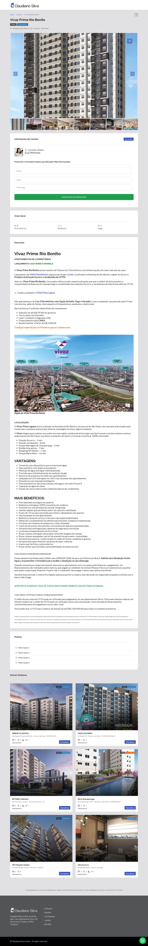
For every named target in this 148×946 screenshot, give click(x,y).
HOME (109, 5)
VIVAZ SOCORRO (85, 733)
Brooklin (48, 924)
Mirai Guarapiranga (86, 799)
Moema (48, 912)
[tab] (129, 41)
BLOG (117, 5)
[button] (142, 940)
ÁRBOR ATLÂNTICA (20, 733)
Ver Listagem (128, 139)
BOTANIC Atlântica (20, 799)
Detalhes (64, 742)
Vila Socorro (83, 865)
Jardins (48, 920)
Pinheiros (48, 909)
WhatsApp (35, 152)
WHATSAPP (129, 5)
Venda (13, 24)
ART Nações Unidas (21, 865)
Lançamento (22, 24)
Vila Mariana (50, 916)
